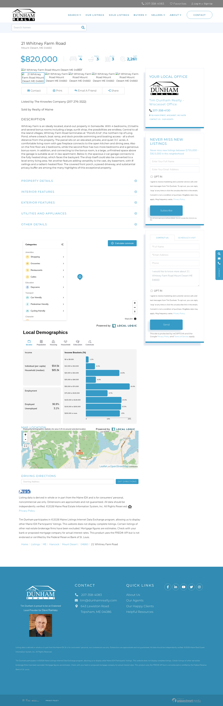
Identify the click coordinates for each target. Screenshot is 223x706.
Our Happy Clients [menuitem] (140, 606)
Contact (199, 15)
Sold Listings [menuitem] (119, 15)
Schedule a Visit (187, 238)
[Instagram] (199, 587)
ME (44, 544)
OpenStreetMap (119, 466)
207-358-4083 (154, 3)
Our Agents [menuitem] (135, 600)
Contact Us (155, 119)
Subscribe (166, 210)
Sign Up (208, 3)
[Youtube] (183, 587)
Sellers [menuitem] (157, 15)
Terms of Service (181, 336)
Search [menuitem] (73, 15)
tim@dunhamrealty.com (98, 600)
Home (24, 544)
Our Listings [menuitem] (95, 15)
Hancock (54, 544)
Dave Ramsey (50, 610)
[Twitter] (191, 587)
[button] (83, 27)
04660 (84, 544)
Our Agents (167, 119)
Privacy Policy (27, 511)
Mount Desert (70, 544)
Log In (197, 3)
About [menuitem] (174, 15)
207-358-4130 (161, 110)
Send (166, 324)
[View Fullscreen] (25, 446)
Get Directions (127, 481)
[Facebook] (168, 587)
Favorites (179, 3)
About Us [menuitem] (133, 595)
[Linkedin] (175, 587)
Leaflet (103, 466)
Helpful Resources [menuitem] (139, 612)
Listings (35, 544)
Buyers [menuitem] (139, 15)
